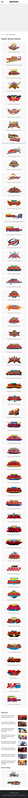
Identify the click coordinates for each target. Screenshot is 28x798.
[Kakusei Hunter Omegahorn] (14, 774)
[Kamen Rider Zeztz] (14, 783)
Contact (9, 795)
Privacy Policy (21, 795)
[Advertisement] (14, 18)
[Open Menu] (2, 2)
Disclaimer (14, 795)
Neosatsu (14, 2)
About (4, 795)
